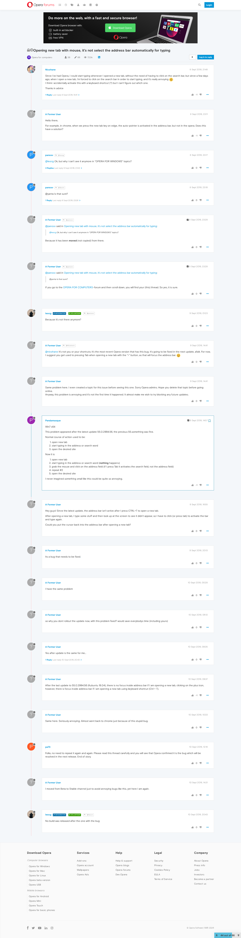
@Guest (61, 187)
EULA (157, 874)
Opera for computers (42, 57)
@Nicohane (70, 345)
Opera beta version (39, 880)
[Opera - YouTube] (39, 928)
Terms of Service (163, 879)
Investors (199, 874)
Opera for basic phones (42, 910)
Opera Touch (36, 905)
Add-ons (81, 860)
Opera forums (123, 870)
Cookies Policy (162, 870)
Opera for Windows (39, 866)
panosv (49, 155)
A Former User (53, 114)
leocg (48, 313)
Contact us (200, 883)
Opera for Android (39, 896)
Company (201, 852)
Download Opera (122, 27)
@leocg (61, 155)
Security (158, 860)
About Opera (201, 860)
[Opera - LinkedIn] (46, 928)
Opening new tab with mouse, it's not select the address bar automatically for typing (110, 226)
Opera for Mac (37, 871)
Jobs (197, 870)
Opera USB (35, 884)
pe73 (47, 747)
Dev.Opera (121, 874)
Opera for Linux (37, 875)
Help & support (124, 860)
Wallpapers (83, 870)
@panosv (69, 220)
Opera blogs (122, 865)
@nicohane (51, 351)
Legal (158, 852)
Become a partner (204, 879)
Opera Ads (83, 874)
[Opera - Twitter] (33, 928)
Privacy (158, 865)
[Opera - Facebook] (27, 928)
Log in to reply (205, 57)
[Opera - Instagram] (52, 928)
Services (83, 852)
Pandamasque (53, 420)
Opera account (85, 865)
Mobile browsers (35, 890)
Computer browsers (37, 860)
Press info (199, 865)
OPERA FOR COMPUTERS (78, 287)
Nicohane (50, 69)
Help (119, 852)
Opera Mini (35, 901)
